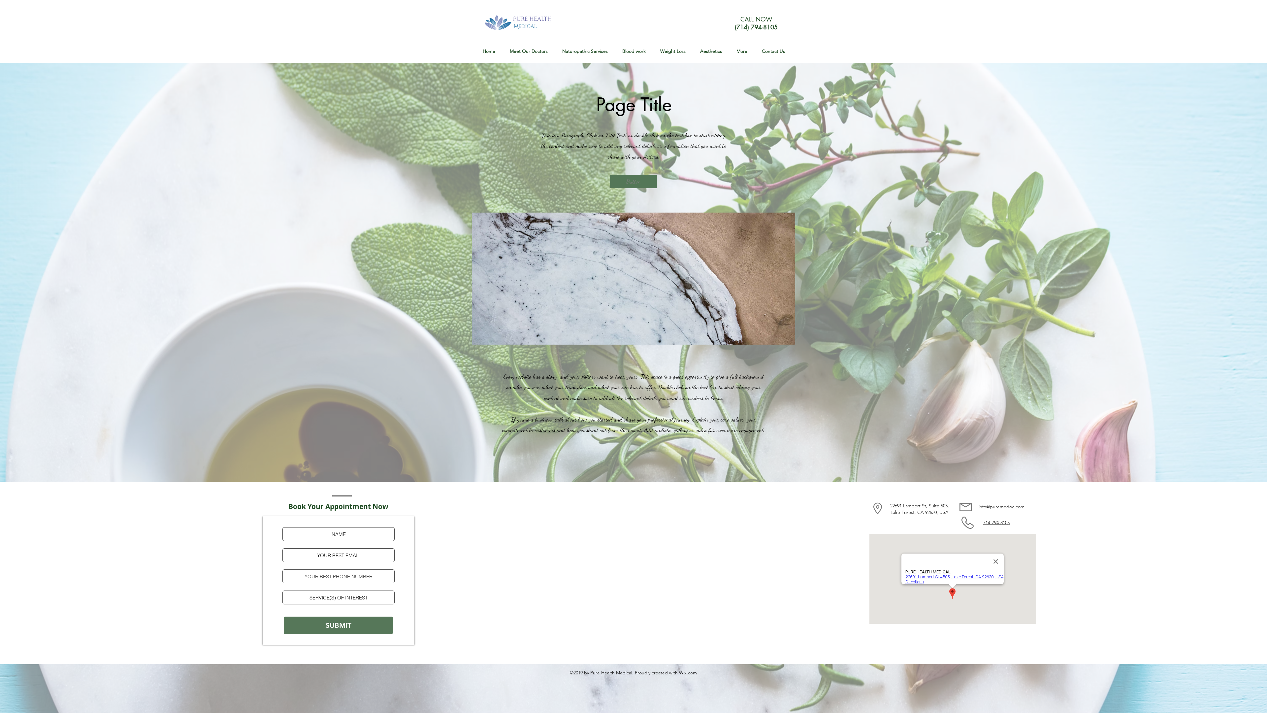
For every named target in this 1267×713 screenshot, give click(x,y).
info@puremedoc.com (1001, 507)
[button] (585, 51)
